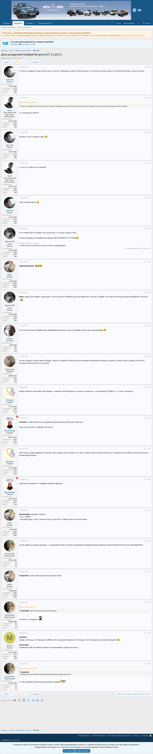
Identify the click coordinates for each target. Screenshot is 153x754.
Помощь (136, 735)
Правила (7, 23)
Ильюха (9, 400)
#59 (149, 633)
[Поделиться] (145, 67)
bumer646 (9, 553)
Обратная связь (84, 735)
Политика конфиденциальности (119, 735)
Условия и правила (98, 735)
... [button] (25, 62)
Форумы (18, 23)
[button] (34, 23)
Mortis (10, 645)
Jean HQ (9, 79)
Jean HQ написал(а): (28, 102)
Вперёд (35, 62)
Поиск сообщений (24, 27)
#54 (149, 479)
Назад (6, 62)
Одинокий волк (10, 242)
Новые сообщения (8, 27)
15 (29, 62)
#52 (149, 418)
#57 (149, 571)
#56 (149, 541)
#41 (149, 67)
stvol (9, 110)
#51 (149, 387)
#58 (149, 602)
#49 (149, 326)
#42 (149, 98)
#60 (149, 664)
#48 (149, 293)
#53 (149, 449)
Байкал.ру (9, 369)
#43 (149, 132)
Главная (145, 735)
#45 (149, 198)
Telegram (15, 44)
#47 (149, 262)
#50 (149, 356)
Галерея (29, 23)
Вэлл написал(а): (27, 607)
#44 (149, 163)
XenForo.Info (16, 740)
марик (10, 338)
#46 (149, 229)
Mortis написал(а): (27, 668)
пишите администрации (133, 35)
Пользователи (44, 23)
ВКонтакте (28, 44)
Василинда (7, 58)
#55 (149, 510)
